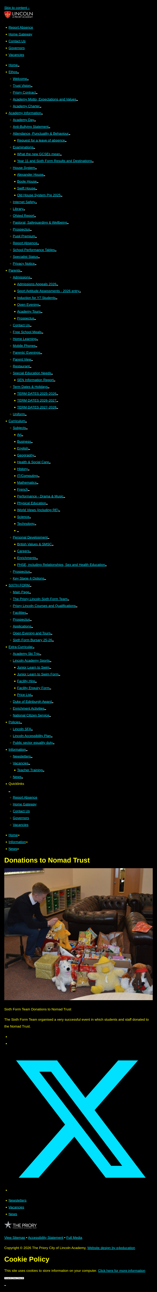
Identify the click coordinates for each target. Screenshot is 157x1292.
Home (13, 835)
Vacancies (16, 55)
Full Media (74, 1237)
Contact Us (17, 41)
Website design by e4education (111, 1248)
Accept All (8, 1278)
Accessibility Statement (45, 1237)
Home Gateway (20, 34)
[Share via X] (81, 1190)
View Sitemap (14, 1237)
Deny (14, 1278)
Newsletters (17, 1200)
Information (17, 842)
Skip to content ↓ (17, 8)
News (13, 849)
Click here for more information (121, 1271)
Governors (17, 48)
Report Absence (21, 27)
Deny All (20, 1278)
